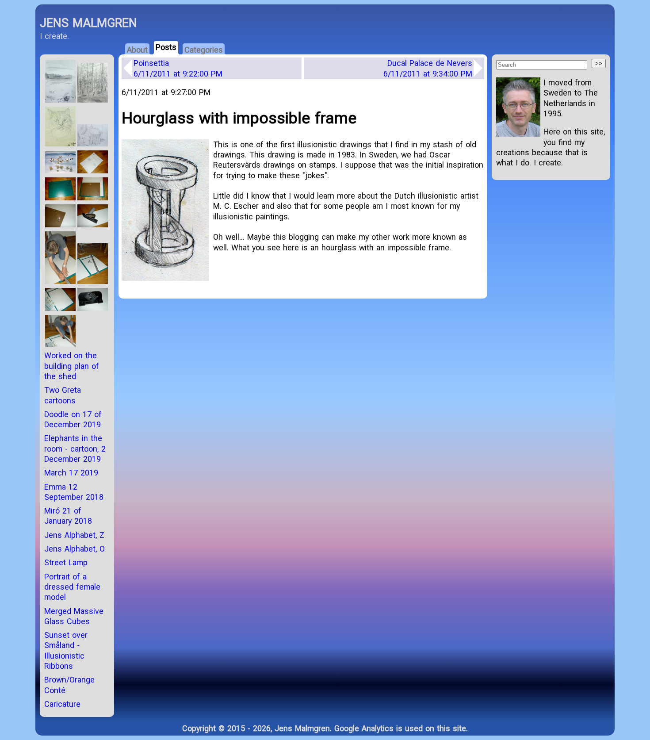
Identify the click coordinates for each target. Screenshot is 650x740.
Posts (166, 47)
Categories (203, 49)
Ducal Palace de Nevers (427, 68)
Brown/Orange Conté (69, 684)
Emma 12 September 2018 (73, 492)
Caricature (62, 704)
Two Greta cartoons (62, 395)
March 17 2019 (71, 472)
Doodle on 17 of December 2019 (73, 419)
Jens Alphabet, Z (74, 535)
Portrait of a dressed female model (72, 587)
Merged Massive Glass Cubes (73, 616)
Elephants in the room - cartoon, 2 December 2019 (75, 448)
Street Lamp (66, 562)
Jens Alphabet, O (74, 548)
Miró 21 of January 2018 (68, 515)
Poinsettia (178, 68)
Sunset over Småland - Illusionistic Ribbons (66, 650)
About (137, 49)
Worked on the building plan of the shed (71, 366)
